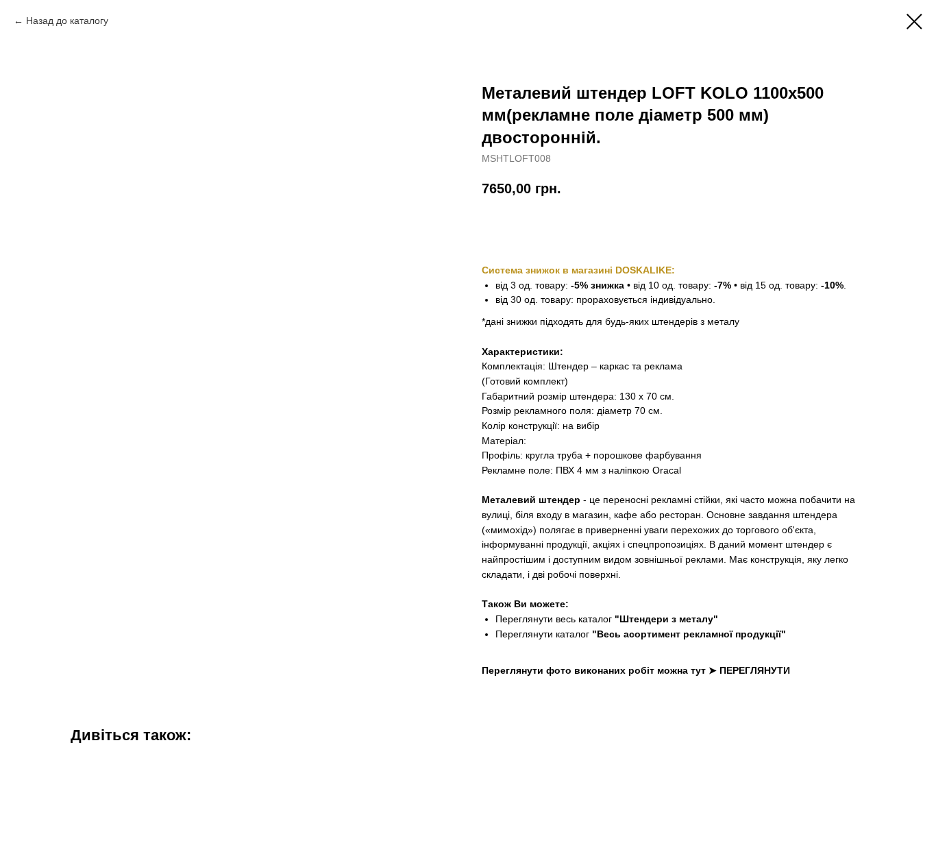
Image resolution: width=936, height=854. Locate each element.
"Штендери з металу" (666, 618)
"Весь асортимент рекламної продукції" (689, 634)
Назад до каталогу (67, 20)
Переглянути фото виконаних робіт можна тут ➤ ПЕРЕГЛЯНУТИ (636, 670)
